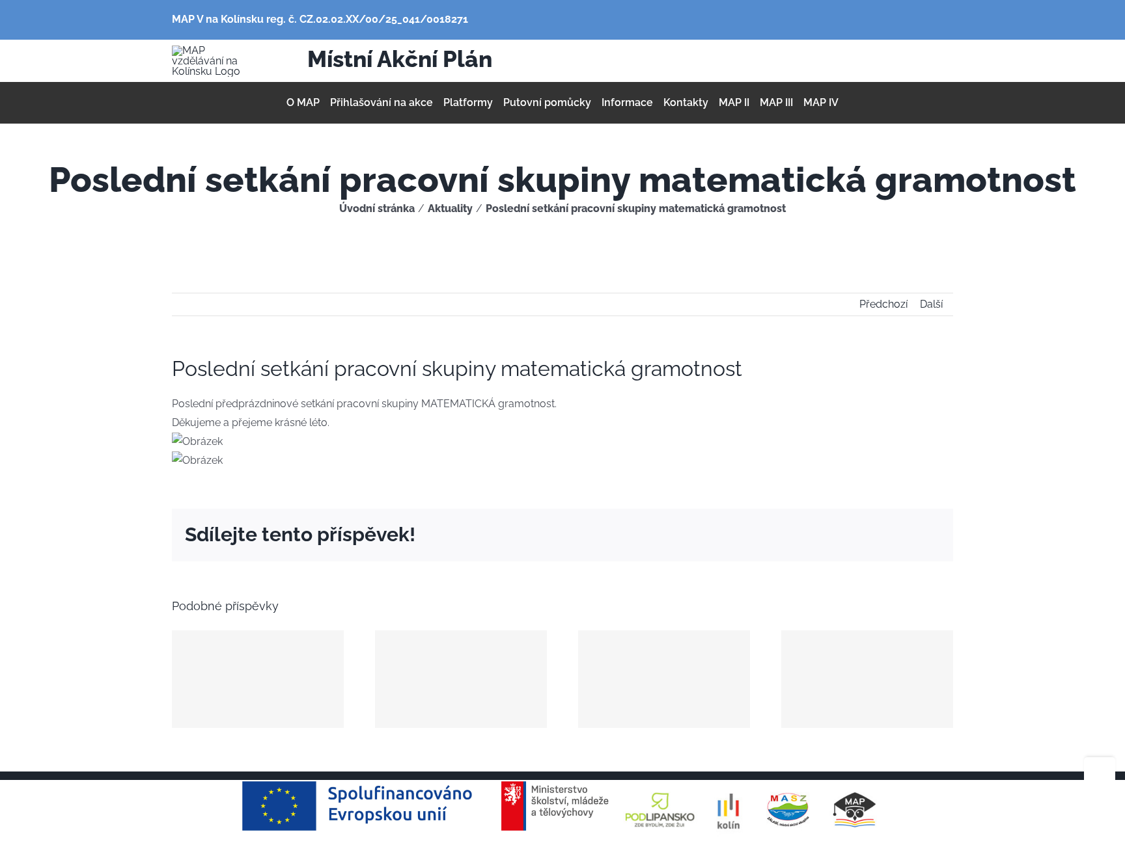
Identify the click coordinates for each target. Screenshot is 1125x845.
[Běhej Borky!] (258, 679)
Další (931, 304)
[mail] (874, 61)
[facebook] (853, 61)
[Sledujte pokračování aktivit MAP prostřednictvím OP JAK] (461, 679)
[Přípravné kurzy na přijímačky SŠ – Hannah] (664, 679)
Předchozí (883, 304)
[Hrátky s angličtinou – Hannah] (867, 679)
